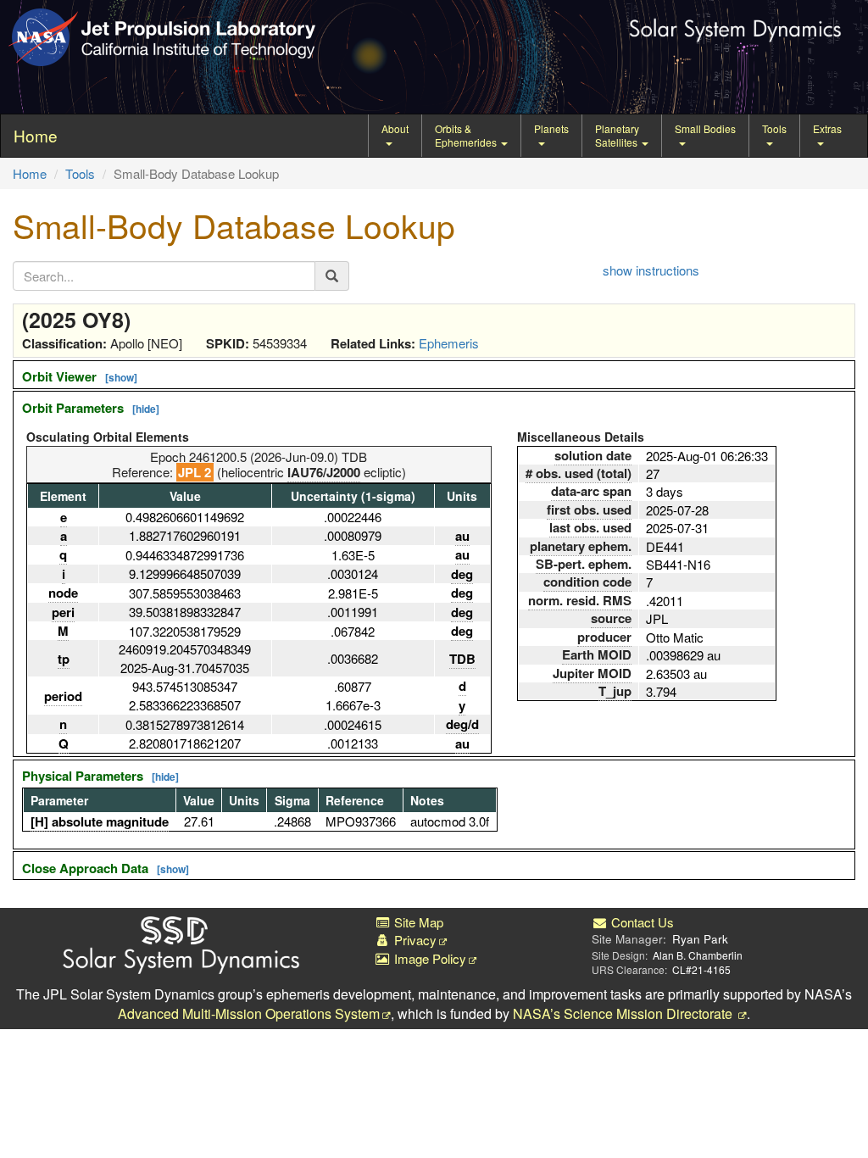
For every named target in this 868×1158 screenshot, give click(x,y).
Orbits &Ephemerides (467, 135)
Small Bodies (705, 128)
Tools (774, 128)
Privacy (414, 940)
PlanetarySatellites (617, 135)
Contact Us (641, 922)
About (395, 128)
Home (30, 173)
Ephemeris (449, 343)
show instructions (651, 270)
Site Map (417, 922)
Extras (827, 128)
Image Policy (428, 958)
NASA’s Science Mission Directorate (624, 1013)
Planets (551, 128)
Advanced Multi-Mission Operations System (249, 1013)
